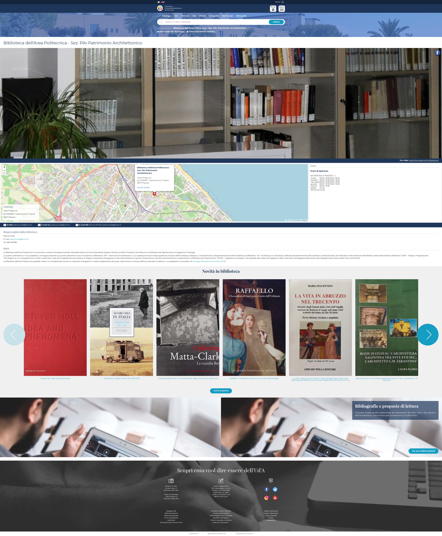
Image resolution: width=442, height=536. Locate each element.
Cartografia (214, 16)
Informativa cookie (244, 534)
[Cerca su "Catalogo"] (212, 22)
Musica (202, 16)
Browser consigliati (217, 534)
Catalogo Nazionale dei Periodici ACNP (209, 261)
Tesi (194, 16)
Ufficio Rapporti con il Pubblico (221, 515)
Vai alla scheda (143, 187)
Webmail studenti (171, 513)
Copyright (193, 534)
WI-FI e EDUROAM (171, 518)
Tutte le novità (221, 391)
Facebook (437, 52)
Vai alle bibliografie (423, 451)
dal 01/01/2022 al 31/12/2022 (321, 176)
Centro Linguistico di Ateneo (221, 520)
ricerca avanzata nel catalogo (171, 31)
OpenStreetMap (296, 221)
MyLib (277, 2)
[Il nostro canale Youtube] (275, 497)
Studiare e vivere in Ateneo (221, 511)
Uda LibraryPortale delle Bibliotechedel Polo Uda (173, 8)
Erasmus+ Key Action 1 (221, 522)
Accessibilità (270, 520)
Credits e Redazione (270, 513)
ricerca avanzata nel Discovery (202, 31)
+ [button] (4, 167)
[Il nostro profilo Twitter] (275, 489)
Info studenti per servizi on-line (171, 522)
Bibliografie (241, 16)
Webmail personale (171, 515)
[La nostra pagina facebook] (266, 489)
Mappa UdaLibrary (271, 511)
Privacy (270, 518)
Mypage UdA (171, 511)
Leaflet (287, 221)
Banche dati (227, 16)
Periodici (185, 16)
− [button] (4, 170)
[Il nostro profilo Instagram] (266, 497)
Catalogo (166, 16)
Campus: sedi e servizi (221, 513)
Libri (176, 16)
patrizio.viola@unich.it (19, 239)
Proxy (273, 7)
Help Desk (171, 520)
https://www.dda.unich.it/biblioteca (424, 160)
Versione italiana (159, 2)
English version (163, 2)
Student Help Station (221, 518)
